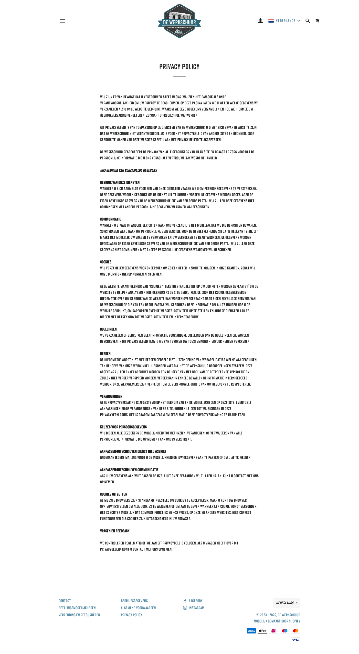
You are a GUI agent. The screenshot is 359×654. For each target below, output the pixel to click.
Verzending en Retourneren (79, 615)
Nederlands (284, 603)
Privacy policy (131, 615)
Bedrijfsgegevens (134, 601)
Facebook (195, 601)
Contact (65, 601)
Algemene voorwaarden (138, 608)
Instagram (196, 608)
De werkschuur (289, 615)
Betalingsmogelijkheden (77, 608)
